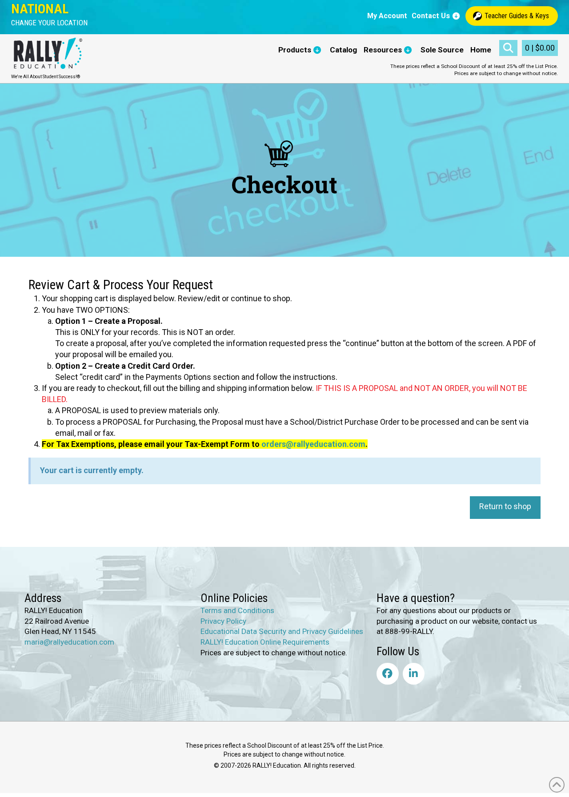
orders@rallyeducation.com (313, 444)
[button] (49, 23)
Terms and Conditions (237, 610)
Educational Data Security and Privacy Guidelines (281, 631)
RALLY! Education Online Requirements (264, 642)
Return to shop (505, 506)
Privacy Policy (223, 620)
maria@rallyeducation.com (69, 642)
